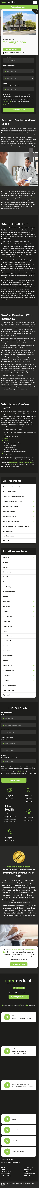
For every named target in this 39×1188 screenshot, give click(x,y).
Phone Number (7, 57)
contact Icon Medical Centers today (21, 462)
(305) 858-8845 (20, 997)
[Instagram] (17, 988)
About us (4, 1169)
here (4, 104)
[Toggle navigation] (35, 3)
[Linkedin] (20, 988)
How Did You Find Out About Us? (11, 86)
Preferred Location (8, 68)
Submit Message (19, 110)
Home (3, 1167)
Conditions (5, 1174)
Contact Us (28, 1167)
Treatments (6, 1172)
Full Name (3, 715)
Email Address (5, 722)
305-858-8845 (7, 101)
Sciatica (6, 439)
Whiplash (7, 441)
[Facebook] (14, 988)
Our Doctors (6, 1176)
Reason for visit (7, 75)
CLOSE (35, 11)
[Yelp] (23, 988)
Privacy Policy (29, 1174)
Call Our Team (19, 964)
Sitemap (27, 1176)
